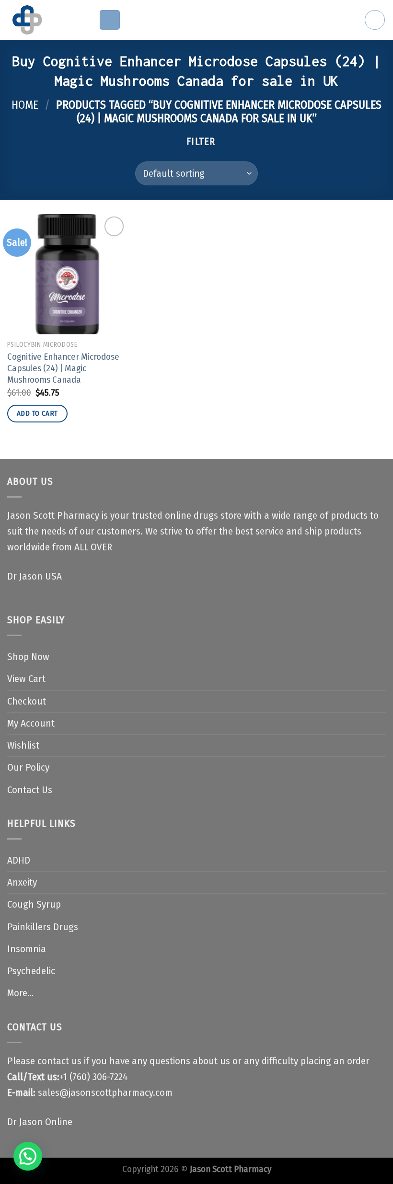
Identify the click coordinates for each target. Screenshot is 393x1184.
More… (20, 993)
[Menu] (110, 20)
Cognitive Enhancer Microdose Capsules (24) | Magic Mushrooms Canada (63, 369)
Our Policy (28, 768)
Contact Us (29, 790)
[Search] (375, 20)
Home (25, 105)
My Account (31, 723)
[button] (27, 1156)
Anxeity (22, 882)
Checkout (26, 701)
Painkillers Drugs (42, 927)
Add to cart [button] (37, 413)
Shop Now (28, 657)
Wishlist (23, 745)
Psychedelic (31, 971)
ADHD (18, 860)
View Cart (26, 679)
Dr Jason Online (39, 1122)
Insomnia (26, 949)
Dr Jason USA (34, 576)
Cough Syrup (34, 905)
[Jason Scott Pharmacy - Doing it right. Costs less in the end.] (45, 20)
